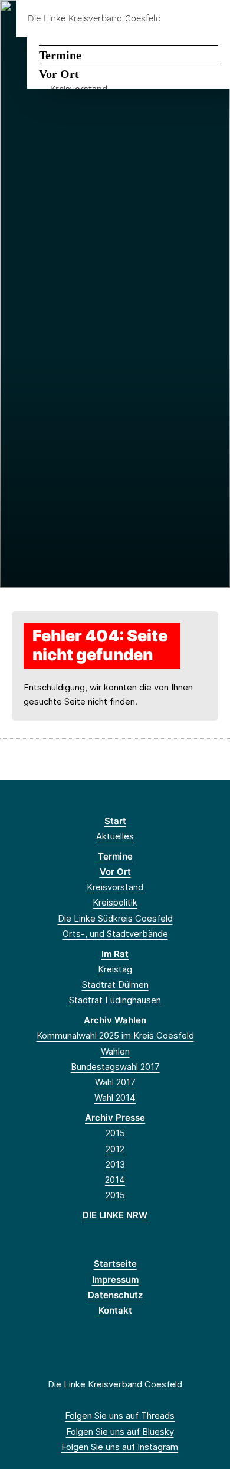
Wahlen (115, 1051)
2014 (115, 1179)
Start (115, 820)
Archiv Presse (115, 1117)
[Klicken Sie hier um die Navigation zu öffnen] (212, 18)
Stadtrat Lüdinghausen (115, 1000)
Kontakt (115, 1310)
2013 (115, 1164)
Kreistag (115, 969)
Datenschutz (115, 1295)
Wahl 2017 (115, 1082)
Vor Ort (59, 73)
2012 (115, 1149)
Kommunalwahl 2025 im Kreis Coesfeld (115, 1035)
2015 (115, 1133)
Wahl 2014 (115, 1097)
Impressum (115, 1279)
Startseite (115, 1263)
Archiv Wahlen (115, 1020)
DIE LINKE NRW (115, 1215)
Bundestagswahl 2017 (115, 1066)
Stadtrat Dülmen (115, 984)
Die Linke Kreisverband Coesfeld (94, 18)
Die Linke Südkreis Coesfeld (115, 918)
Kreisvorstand (115, 887)
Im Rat (115, 953)
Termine (60, 54)
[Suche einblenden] (179, 18)
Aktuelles (115, 836)
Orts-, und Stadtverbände (115, 933)
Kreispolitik (115, 902)
